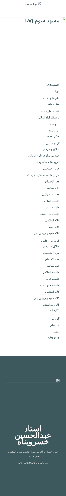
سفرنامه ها (52, 136)
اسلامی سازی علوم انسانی (43, 155)
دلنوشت (54, 124)
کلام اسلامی (52, 220)
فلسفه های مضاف (48, 213)
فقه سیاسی (52, 187)
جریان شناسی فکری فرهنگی (42, 175)
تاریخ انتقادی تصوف (48, 162)
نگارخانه (54, 310)
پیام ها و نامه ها (50, 98)
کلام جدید (54, 226)
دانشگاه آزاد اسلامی (47, 117)
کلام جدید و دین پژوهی (46, 233)
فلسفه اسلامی (50, 200)
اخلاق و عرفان (51, 149)
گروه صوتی (52, 143)
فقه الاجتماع (52, 181)
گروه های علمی (50, 240)
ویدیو (56, 331)
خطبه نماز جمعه (50, 111)
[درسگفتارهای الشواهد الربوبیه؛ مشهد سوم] (51, 37)
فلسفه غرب (52, 207)
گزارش (55, 318)
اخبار (56, 91)
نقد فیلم (54, 325)
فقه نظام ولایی (50, 194)
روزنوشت (53, 130)
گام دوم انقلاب (50, 304)
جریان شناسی (51, 168)
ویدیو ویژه (53, 337)
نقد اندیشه (53, 103)
